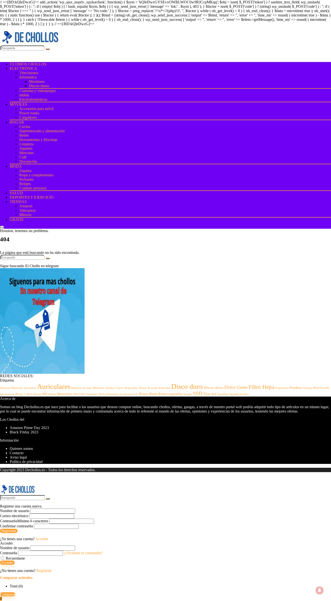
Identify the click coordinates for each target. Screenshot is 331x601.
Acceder (7, 562)
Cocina (24, 127)
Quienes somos (21, 448)
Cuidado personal (32, 188)
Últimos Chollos (28, 64)
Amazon (25, 206)
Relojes (25, 184)
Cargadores (28, 117)
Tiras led (209, 394)
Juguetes (25, 148)
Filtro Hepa (261, 387)
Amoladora (30, 388)
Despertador (131, 388)
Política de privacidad (26, 462)
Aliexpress (27, 210)
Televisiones (28, 73)
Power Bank (148, 394)
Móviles (18, 104)
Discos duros (39, 86)
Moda (16, 166)
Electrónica (23, 68)
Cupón (119, 388)
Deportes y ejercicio (32, 197)
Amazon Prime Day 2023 (29, 428)
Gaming (307, 388)
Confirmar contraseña (16, 526)
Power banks (29, 113)
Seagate (187, 394)
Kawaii (37, 394)
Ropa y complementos (36, 175)
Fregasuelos (281, 388)
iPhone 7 (20, 394)
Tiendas (18, 202)
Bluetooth (98, 388)
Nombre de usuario (14, 511)
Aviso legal (18, 457)
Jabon (29, 394)
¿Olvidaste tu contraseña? (83, 553)
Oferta (101, 394)
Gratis (17, 220)
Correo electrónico (14, 516)
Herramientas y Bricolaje (38, 140)
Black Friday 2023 (24, 432)
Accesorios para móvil (36, 109)
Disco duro (187, 386)
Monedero (64, 394)
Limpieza (26, 144)
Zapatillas (222, 394)
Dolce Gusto (236, 387)
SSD (197, 393)
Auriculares (53, 386)
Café (23, 157)
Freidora (295, 387)
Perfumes (26, 179)
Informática (28, 77)
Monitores (37, 81)
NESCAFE (79, 394)
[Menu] (2, 226)
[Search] (2, 228)
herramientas (7, 394)
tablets (24, 95)
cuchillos (110, 388)
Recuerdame (15, 558)
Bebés (24, 135)
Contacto (17, 453)
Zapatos (25, 171)
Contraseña (24, 521)
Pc (136, 394)
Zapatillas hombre (239, 394)
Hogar (17, 122)
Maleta (52, 394)
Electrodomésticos (33, 99)
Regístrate (8, 531)
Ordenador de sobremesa (120, 394)
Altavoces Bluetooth (11, 388)
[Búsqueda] (48, 49)
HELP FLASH (321, 388)
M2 (44, 394)
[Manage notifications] (319, 590)
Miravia (25, 215)
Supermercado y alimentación (42, 131)
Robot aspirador (170, 394)
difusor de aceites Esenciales (154, 388)
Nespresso (91, 394)
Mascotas (26, 153)
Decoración (28, 161)
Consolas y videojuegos (37, 91)
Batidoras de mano (81, 388)
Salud (16, 193)
